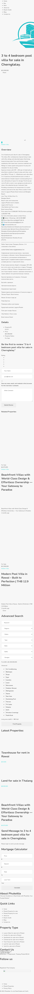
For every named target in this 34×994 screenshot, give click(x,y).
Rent (5, 5)
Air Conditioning (11, 669)
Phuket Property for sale (11, 911)
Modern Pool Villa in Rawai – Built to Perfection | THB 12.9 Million (15, 579)
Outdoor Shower (11, 688)
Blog (5, 12)
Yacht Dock (9, 715)
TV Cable (9, 704)
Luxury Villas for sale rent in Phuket (14, 933)
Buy (5, 3)
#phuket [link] (13, 229)
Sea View (9, 696)
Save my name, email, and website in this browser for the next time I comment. (16, 385)
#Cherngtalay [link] (22, 231)
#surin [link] (27, 229)
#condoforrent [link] (26, 227)
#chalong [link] (10, 231)
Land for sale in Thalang (16, 781)
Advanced (4, 665)
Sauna (8, 693)
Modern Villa (5, 144)
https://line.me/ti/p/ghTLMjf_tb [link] (15, 220)
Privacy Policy (7, 988)
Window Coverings (12, 712)
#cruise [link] (20, 238)
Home (5, 1)
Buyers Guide (7, 10)
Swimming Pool (11, 699)
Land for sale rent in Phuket (12, 944)
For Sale (7, 338)
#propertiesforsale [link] (6, 233)
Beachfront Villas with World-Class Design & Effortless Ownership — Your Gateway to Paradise (16, 482)
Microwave (9, 685)
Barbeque (9, 672)
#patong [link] (15, 231)
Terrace (8, 702)
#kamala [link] (22, 229)
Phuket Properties (9, 986)
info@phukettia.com (6, 951)
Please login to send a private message (12, 844)
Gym (7, 677)
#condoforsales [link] (5, 229)
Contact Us (7, 14)
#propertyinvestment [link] (18, 233)
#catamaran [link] (9, 238)
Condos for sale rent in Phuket (12, 935)
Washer (8, 707)
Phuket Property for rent (11, 913)
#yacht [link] (3, 238)
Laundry (8, 680)
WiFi (7, 710)
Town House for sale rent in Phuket (14, 942)
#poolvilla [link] (4, 227)
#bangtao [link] (4, 231)
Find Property (17, 724)
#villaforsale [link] (18, 227)
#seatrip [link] (15, 238)
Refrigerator (10, 691)
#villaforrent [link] (10, 227)
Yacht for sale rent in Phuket (12, 946)
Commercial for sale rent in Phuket (14, 939)
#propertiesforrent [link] (6, 235)
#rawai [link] (18, 229)
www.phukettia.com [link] (10, 224)
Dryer (8, 674)
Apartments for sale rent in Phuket (14, 937)
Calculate (17, 888)
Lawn (8, 683)
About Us (6, 8)
